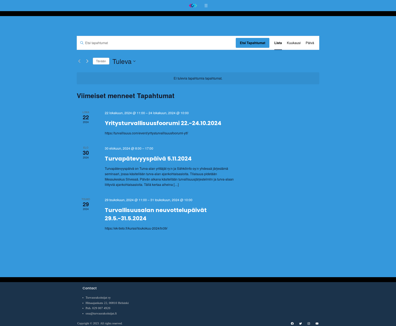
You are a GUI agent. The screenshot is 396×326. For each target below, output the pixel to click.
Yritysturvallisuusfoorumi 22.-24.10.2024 (163, 123)
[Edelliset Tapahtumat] (79, 61)
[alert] (198, 78)
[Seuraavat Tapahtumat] (87, 61)
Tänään (101, 61)
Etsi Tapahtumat (252, 42)
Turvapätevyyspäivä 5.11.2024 (148, 158)
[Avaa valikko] (206, 5)
